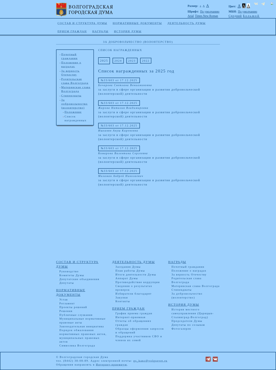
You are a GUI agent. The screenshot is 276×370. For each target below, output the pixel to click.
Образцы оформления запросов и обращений (139, 330)
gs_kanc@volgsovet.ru (150, 360)
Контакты (122, 301)
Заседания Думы (128, 266)
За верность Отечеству (189, 274)
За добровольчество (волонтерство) (74, 103)
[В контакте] (215, 358)
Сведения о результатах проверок (133, 288)
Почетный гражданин (187, 266)
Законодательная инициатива (81, 326)
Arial (191, 16)
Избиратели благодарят (133, 293)
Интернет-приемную (111, 364)
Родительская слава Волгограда (186, 280)
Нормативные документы (137, 23)
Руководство (69, 271)
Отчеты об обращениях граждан (133, 322)
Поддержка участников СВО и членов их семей (138, 338)
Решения (66, 311)
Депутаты (66, 282)
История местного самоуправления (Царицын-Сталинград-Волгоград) (192, 313)
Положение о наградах (189, 270)
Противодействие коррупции (137, 282)
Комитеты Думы (71, 275)
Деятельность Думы (186, 23)
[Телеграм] (208, 358)
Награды (100, 31)
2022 (146, 60)
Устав (63, 299)
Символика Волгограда (77, 345)
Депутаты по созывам (188, 324)
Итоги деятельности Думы (135, 274)
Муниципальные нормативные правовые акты (82, 320)
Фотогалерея (181, 328)
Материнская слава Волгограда (195, 286)
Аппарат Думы (126, 278)
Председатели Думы (186, 320)
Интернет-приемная (130, 317)
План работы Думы (130, 270)
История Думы (128, 31)
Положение (73, 112)
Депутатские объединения (79, 279)
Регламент (67, 303)
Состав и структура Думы (82, 23)
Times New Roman (206, 16)
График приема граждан (133, 313)
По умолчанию (209, 11)
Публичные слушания (76, 314)
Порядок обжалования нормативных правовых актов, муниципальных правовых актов (83, 336)
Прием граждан (72, 31)
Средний (235, 16)
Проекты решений (73, 307)
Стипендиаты (71, 95)
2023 (132, 60)
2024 (118, 60)
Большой (251, 16)
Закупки (121, 297)
